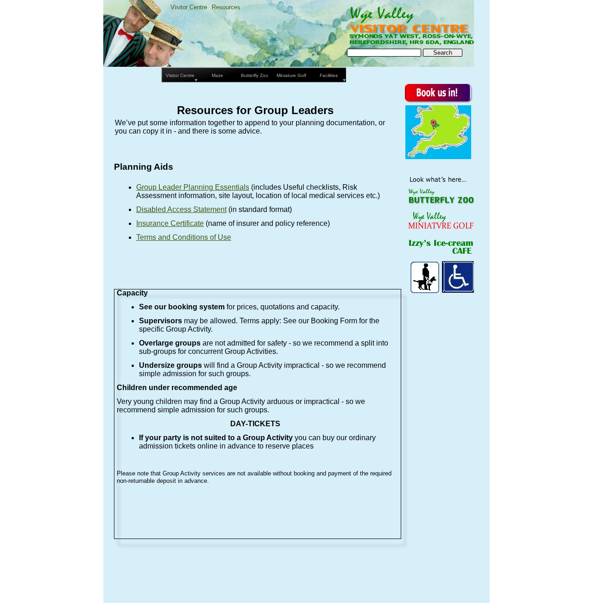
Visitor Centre (188, 7)
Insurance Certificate (170, 223)
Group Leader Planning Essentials (192, 187)
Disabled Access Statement (181, 209)
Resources (226, 7)
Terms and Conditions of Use (183, 237)
